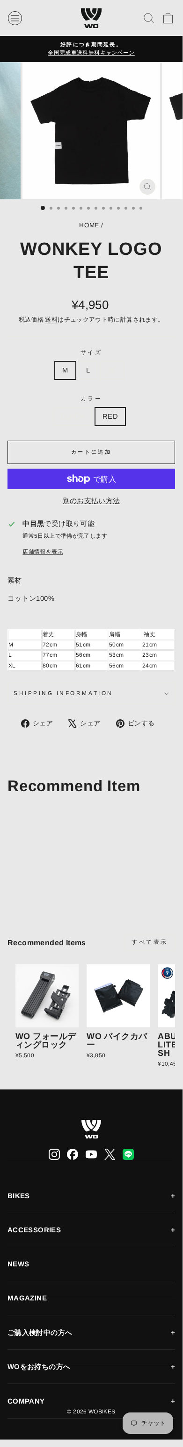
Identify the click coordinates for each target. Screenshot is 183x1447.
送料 (51, 319)
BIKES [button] (18, 1196)
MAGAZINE (27, 1298)
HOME (89, 225)
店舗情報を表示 (42, 551)
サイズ (91, 352)
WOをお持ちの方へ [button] (38, 1366)
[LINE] (128, 1154)
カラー (91, 398)
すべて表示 (150, 942)
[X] (110, 1154)
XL (112, 370)
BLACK (73, 416)
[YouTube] (91, 1154)
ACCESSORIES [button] (34, 1230)
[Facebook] (72, 1154)
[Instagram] (54, 1154)
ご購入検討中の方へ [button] (39, 1332)
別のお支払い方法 (91, 501)
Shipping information (63, 693)
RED (110, 416)
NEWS (18, 1264)
